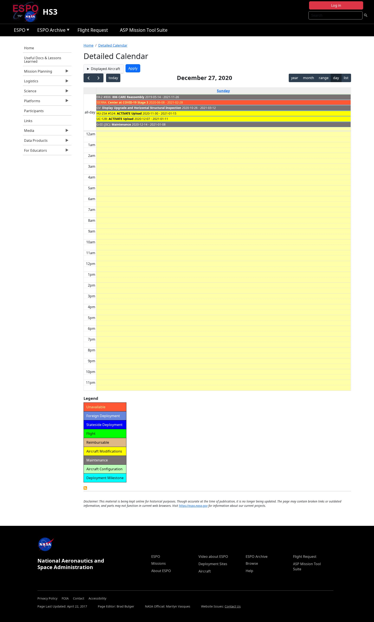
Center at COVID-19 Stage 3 (128, 102)
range (324, 77)
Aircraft (204, 571)
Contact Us (233, 606)
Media (28, 131)
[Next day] (98, 77)
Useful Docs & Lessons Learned (42, 60)
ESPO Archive (50, 31)
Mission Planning (37, 72)
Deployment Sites (212, 563)
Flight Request (92, 30)
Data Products (35, 141)
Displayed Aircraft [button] (105, 68)
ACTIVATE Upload (129, 113)
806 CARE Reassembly (128, 97)
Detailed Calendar (112, 45)
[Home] (27, 12)
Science (29, 92)
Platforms (31, 102)
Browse (252, 563)
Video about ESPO (213, 556)
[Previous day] (89, 77)
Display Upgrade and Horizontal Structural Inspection (141, 108)
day (336, 77)
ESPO (18, 31)
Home (29, 48)
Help (249, 570)
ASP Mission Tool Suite (144, 30)
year (294, 77)
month (308, 77)
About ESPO (161, 570)
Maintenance (121, 124)
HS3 (50, 11)
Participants (34, 110)
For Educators (35, 151)
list (346, 77)
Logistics (30, 82)
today (113, 77)
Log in (336, 5)
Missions (158, 563)
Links (28, 120)
